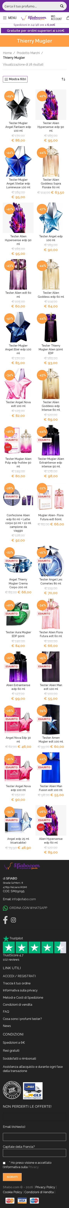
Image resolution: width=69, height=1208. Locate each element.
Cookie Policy (12, 1192)
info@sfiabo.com (24, 899)
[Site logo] (33, 17)
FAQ (6, 1011)
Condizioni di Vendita (39, 1192)
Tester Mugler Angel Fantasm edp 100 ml (18, 126)
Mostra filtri (17, 79)
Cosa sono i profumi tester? (22, 1018)
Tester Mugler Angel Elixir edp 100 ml (18, 349)
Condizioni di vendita (17, 1004)
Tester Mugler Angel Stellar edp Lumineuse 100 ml (18, 183)
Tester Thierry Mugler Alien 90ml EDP (51, 349)
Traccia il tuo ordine (16, 983)
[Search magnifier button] (62, 6)
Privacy (33, 1167)
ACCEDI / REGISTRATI (19, 976)
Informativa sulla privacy (20, 990)
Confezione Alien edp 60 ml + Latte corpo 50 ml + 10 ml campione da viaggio (18, 523)
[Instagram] (13, 920)
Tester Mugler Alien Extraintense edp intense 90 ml (51, 462)
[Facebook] (5, 920)
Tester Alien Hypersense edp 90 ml (51, 126)
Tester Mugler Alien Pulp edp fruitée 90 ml (18, 462)
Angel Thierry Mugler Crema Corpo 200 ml (18, 583)
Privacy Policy (45, 1187)
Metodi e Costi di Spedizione (23, 997)
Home (7, 53)
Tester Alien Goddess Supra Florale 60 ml (51, 183)
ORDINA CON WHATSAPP (28, 908)
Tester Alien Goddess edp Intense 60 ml (51, 406)
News (7, 1026)
